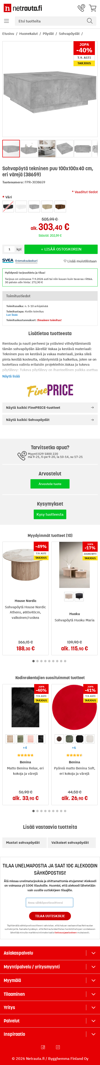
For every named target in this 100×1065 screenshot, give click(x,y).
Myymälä (12, 980)
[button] (6, 21)
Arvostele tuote (50, 484)
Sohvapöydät (69, 33)
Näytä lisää (11, 376)
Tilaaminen (14, 994)
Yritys (9, 1007)
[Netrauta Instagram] (58, 1047)
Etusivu (8, 33)
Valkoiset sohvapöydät (70, 842)
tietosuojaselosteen (66, 932)
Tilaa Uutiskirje (50, 916)
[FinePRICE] (50, 390)
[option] (8, 206)
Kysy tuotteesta (50, 514)
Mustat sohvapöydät (23, 842)
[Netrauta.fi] (23, 8)
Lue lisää (12, 314)
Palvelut (12, 1021)
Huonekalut (29, 33)
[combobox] (55, 21)
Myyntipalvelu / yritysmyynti (32, 967)
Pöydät (49, 33)
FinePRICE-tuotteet (33, 407)
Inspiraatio (14, 1034)
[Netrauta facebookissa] (43, 1047)
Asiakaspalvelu (18, 953)
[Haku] (89, 21)
